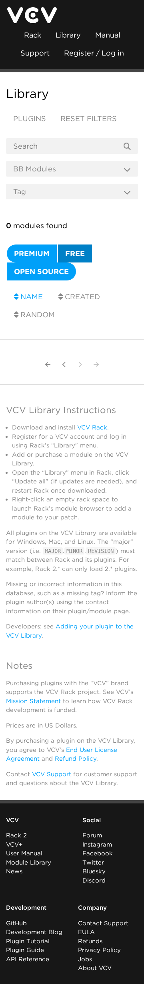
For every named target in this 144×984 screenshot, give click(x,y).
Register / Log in (94, 53)
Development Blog (34, 932)
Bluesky (94, 871)
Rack (32, 35)
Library (68, 35)
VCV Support (51, 774)
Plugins (29, 118)
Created (81, 296)
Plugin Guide (25, 950)
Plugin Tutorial (28, 941)
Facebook (97, 853)
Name (30, 296)
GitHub (16, 923)
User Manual (24, 853)
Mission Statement (33, 701)
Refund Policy (75, 758)
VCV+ (14, 844)
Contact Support (103, 923)
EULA (86, 932)
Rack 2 (16, 835)
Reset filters (88, 118)
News (14, 871)
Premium (32, 253)
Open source (41, 271)
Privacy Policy (99, 950)
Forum (92, 835)
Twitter (93, 862)
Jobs (85, 959)
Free (75, 253)
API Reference (27, 959)
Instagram (97, 844)
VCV (12, 820)
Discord (94, 880)
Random (36, 314)
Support (35, 53)
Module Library (28, 862)
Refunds (90, 941)
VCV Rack (92, 427)
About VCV (95, 968)
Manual (107, 35)
